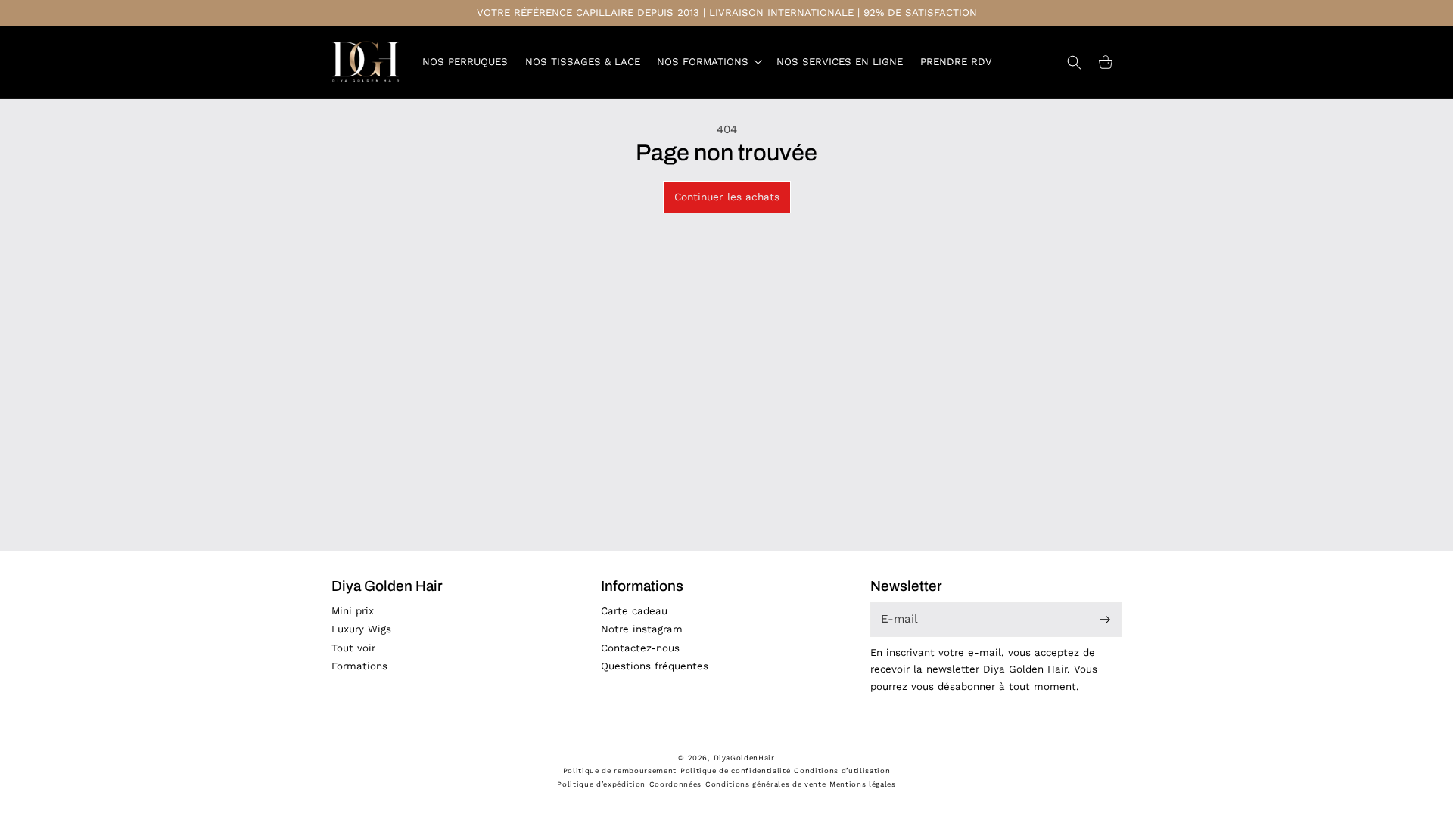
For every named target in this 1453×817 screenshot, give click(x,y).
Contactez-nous (640, 648)
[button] (708, 62)
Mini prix (352, 611)
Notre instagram (642, 629)
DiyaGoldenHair (744, 757)
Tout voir (353, 648)
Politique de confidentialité (735, 770)
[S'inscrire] (1106, 620)
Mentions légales (862, 784)
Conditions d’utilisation (842, 770)
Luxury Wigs (361, 629)
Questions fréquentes (654, 666)
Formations (359, 666)
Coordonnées (675, 784)
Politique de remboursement (620, 770)
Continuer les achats (726, 197)
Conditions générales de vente (765, 784)
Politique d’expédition (601, 784)
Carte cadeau (634, 611)
